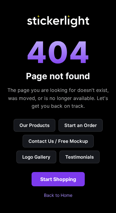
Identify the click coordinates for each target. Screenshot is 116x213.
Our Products (34, 125)
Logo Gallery (36, 157)
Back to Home (58, 195)
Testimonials (79, 157)
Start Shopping (58, 179)
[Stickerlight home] (58, 21)
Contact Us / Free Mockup (58, 141)
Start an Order (80, 125)
